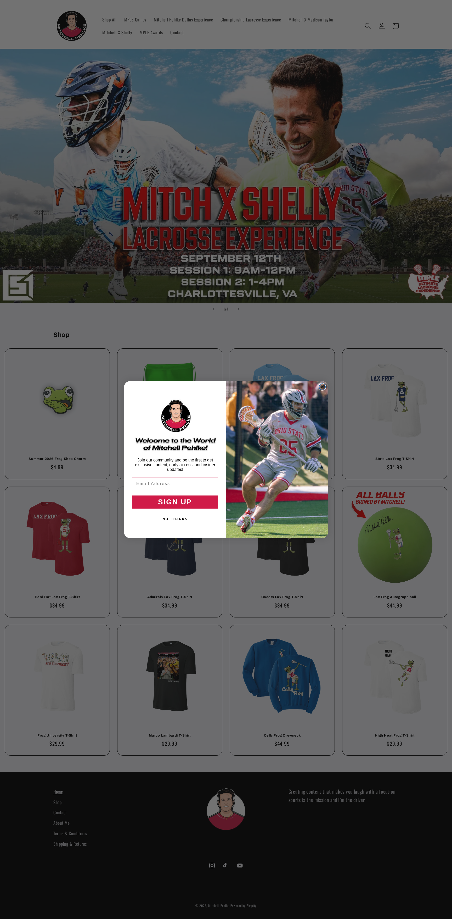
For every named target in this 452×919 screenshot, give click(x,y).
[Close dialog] (322, 387)
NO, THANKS (175, 519)
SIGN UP (175, 502)
